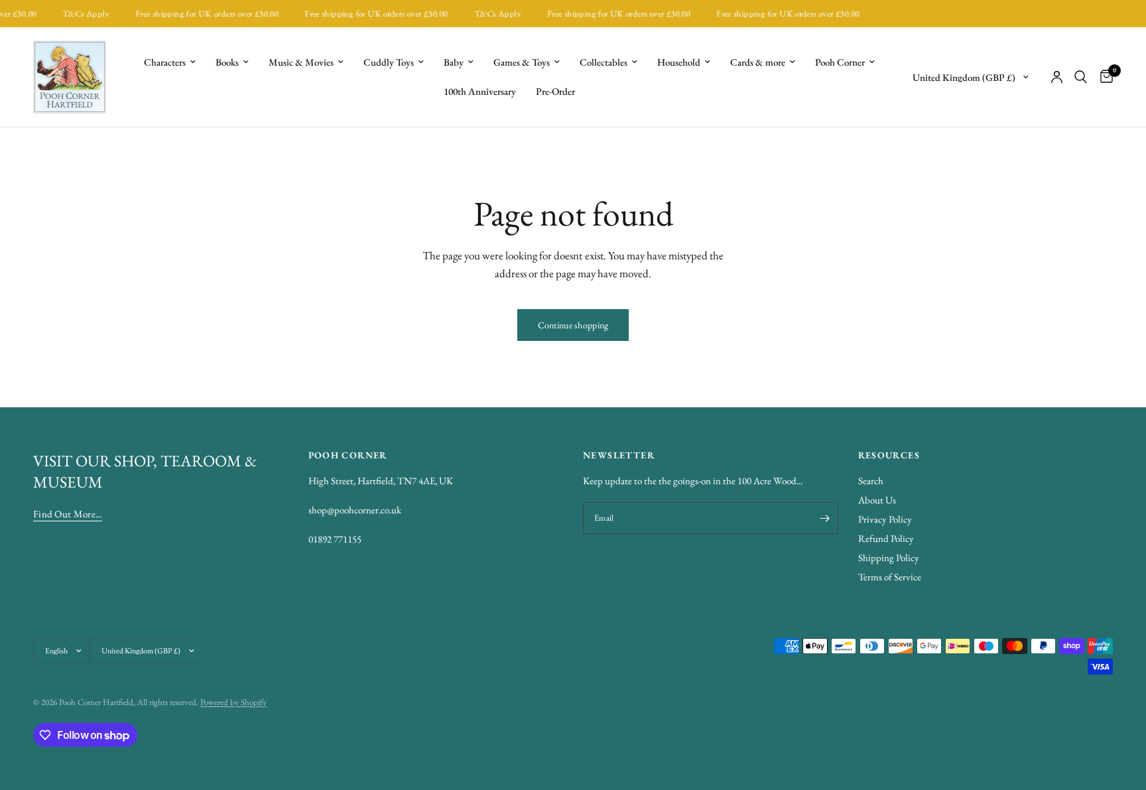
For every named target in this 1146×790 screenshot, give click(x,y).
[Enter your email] (825, 518)
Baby (454, 62)
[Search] (1081, 77)
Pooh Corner (840, 62)
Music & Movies (301, 62)
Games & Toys (521, 62)
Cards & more (757, 62)
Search (870, 480)
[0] (1103, 77)
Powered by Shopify (233, 702)
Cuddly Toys (388, 62)
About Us (877, 500)
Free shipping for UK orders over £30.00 (201, 13)
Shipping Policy (888, 557)
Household (678, 62)
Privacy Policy (885, 519)
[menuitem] (170, 62)
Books (227, 62)
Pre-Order (555, 91)
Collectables (603, 62)
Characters (165, 62)
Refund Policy (886, 538)
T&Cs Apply (81, 13)
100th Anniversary (480, 91)
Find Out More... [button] (67, 513)
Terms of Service (889, 576)
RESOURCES (889, 455)
